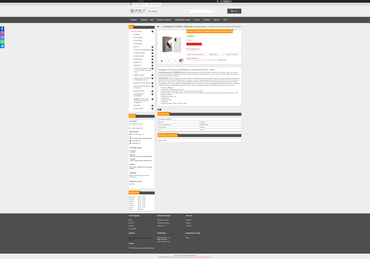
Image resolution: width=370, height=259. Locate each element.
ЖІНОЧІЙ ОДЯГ (138, 108)
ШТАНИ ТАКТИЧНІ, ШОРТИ (142, 83)
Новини (188, 223)
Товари (143, 20)
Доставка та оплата (164, 20)
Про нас (197, 20)
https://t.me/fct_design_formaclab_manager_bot (143, 138)
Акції (151, 20)
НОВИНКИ (137, 34)
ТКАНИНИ (137, 105)
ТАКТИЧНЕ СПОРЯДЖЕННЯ (142, 50)
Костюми (131, 223)
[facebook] (158, 110)
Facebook (188, 225)
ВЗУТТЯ (136, 47)
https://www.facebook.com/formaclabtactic (142, 156)
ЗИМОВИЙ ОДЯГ (139, 75)
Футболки (131, 225)
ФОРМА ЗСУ (137, 62)
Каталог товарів (137, 31)
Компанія (188, 220)
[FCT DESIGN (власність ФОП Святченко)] (137, 11)
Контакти (207, 20)
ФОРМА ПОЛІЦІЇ (139, 56)
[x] (160, 110)
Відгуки (216, 20)
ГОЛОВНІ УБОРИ (139, 91)
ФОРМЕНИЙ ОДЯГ (139, 53)
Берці (130, 220)
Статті (225, 20)
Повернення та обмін (182, 20)
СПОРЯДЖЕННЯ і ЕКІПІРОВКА (172, 26)
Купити (194, 44)
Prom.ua (194, 255)
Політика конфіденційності (204, 257)
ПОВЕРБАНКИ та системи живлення (195, 26)
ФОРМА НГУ (137, 65)
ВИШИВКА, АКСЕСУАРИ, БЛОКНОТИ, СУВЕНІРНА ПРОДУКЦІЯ (141, 100)
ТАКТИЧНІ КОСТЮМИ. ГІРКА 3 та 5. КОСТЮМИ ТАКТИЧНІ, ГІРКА (143, 70)
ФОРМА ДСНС (138, 59)
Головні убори (133, 228)
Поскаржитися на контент (189, 257)
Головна (134, 20)
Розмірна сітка (161, 225)
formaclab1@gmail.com (138, 134)
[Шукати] (212, 11)
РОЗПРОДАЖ (138, 37)
